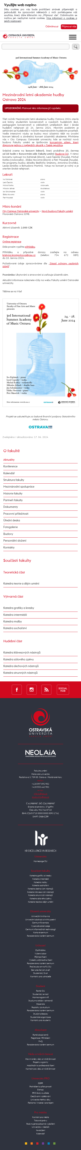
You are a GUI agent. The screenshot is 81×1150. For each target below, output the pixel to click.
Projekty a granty (40, 1062)
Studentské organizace (40, 1017)
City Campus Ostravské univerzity (20, 211)
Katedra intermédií (15, 614)
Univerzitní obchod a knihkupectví (40, 920)
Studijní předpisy (40, 1014)
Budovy (8, 534)
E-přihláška (40, 950)
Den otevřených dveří (40, 970)
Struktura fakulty (13, 480)
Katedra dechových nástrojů (21, 666)
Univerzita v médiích (40, 1127)
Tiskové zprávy (40, 1121)
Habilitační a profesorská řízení (40, 1066)
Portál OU (40, 991)
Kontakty (9, 547)
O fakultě (11, 451)
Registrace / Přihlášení (40, 1038)
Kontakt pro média (40, 1117)
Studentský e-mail (40, 994)
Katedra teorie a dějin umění (21, 583)
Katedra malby (12, 621)
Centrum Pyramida (40, 923)
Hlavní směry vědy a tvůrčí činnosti (40, 1059)
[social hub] (63, 689)
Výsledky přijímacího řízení (40, 960)
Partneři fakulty (13, 500)
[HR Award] (40, 841)
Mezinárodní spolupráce (18, 486)
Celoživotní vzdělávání (40, 1096)
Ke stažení (40, 1130)
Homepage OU (40, 861)
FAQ (41, 1041)
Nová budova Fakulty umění (57, 211)
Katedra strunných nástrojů (20, 672)
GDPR (40, 1083)
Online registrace (11, 242)
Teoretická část (14, 572)
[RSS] (46, 689)
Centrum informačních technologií (41, 929)
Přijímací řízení (40, 957)
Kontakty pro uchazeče (40, 977)
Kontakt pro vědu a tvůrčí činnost (40, 1069)
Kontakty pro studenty (41, 1020)
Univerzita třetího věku (40, 1100)
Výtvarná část (13, 596)
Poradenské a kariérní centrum (40, 936)
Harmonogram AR (40, 997)
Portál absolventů (40, 1035)
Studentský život (40, 973)
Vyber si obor (40, 954)
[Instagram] (32, 689)
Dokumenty (10, 506)
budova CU (62, 154)
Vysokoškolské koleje (40, 926)
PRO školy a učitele (40, 1093)
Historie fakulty (12, 493)
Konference (10, 466)
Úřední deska (11, 520)
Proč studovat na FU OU (40, 967)
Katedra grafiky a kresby (18, 608)
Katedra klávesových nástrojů (21, 652)
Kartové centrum (40, 933)
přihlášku (30, 247)
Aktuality (9, 459)
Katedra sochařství (15, 628)
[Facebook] (17, 689)
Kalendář (9, 473)
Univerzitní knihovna (40, 916)
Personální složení (14, 540)
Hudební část (12, 641)
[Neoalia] (40, 753)
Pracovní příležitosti (15, 513)
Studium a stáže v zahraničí (40, 1001)
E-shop (40, 1090)
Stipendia (40, 1004)
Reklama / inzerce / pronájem (40, 1103)
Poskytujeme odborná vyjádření (40, 1124)
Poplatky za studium (41, 1007)
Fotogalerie (10, 527)
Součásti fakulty (17, 561)
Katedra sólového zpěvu (18, 659)
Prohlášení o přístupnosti (40, 1087)
